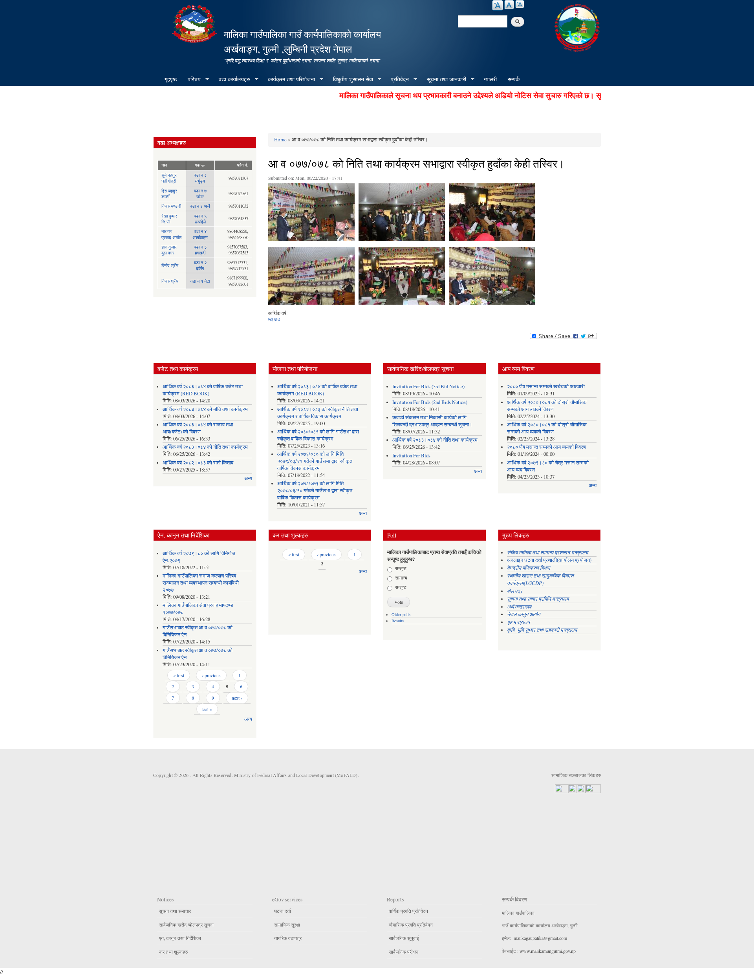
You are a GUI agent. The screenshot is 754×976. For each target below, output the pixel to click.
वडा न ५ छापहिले (200, 219)
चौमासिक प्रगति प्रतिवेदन (411, 924)
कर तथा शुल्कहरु (173, 952)
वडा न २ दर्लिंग (200, 265)
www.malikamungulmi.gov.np (548, 951)
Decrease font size (519, 4)
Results (398, 620)
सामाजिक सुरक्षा (287, 924)
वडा (197, 165)
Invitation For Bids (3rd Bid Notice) (428, 386)
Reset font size (509, 4)
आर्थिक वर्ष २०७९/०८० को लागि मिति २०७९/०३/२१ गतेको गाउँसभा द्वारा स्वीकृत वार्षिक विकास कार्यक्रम (314, 461)
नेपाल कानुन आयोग (523, 613)
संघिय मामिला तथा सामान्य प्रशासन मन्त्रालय (548, 552)
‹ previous (211, 675)
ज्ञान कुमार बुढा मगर (169, 250)
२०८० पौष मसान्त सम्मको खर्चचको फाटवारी (546, 386)
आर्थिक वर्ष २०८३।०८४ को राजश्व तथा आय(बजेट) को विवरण (198, 428)
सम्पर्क (514, 79)
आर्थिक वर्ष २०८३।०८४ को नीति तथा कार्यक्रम (205, 409)
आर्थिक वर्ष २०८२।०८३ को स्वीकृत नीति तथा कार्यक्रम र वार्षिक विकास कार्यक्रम (317, 413)
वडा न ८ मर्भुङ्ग (200, 178)
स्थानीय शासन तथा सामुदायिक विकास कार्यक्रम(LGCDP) (540, 579)
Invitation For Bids (411, 455)
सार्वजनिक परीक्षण (403, 952)
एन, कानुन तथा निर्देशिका (180, 938)
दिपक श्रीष (169, 281)
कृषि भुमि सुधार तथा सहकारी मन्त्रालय (542, 629)
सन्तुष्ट (400, 568)
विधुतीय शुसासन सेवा (350, 79)
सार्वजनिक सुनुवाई (404, 938)
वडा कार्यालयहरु (231, 79)
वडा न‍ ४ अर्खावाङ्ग (200, 234)
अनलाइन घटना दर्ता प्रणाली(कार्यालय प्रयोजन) (549, 560)
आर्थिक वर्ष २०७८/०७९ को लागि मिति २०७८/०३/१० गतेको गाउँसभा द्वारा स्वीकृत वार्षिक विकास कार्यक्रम (314, 490)
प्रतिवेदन (397, 79)
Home (280, 139)
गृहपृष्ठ (171, 79)
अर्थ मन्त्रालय (519, 606)
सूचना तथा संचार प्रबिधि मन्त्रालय (538, 598)
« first (178, 675)
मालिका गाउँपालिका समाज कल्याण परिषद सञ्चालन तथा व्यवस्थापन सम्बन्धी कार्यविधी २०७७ (201, 582)
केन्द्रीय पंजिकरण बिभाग (529, 567)
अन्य (248, 478)
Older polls (401, 614)
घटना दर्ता (282, 911)
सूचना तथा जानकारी (443, 79)
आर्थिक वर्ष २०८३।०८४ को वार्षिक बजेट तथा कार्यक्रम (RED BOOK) (203, 390)
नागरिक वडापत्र (288, 938)
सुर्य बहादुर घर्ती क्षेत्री (169, 178)
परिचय (191, 79)
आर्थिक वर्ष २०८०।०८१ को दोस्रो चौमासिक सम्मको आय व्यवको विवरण (547, 406)
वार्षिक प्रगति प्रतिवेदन (408, 911)
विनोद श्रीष (169, 265)
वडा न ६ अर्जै (200, 206)
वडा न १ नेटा (200, 281)
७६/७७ (274, 319)
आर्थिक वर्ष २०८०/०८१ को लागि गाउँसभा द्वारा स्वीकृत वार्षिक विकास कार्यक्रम (318, 435)
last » (207, 709)
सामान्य (401, 577)
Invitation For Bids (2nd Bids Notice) (429, 402)
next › (237, 698)
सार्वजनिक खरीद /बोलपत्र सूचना (186, 924)
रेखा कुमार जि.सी (169, 219)
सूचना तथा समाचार (175, 911)
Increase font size (497, 5)
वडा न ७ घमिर (200, 193)
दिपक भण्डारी (171, 206)
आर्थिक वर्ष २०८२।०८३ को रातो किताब (198, 462)
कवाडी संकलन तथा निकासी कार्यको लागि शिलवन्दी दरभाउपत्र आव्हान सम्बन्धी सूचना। (432, 421)
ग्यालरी (490, 79)
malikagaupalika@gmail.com (540, 938)
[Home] (195, 22)
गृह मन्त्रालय (518, 621)
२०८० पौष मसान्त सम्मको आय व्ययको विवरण (546, 447)
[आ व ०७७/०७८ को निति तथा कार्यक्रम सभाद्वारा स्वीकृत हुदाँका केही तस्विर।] (311, 214)
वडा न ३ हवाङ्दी (200, 250)
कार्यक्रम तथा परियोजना (288, 79)
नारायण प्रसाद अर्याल (171, 234)
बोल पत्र (515, 590)
